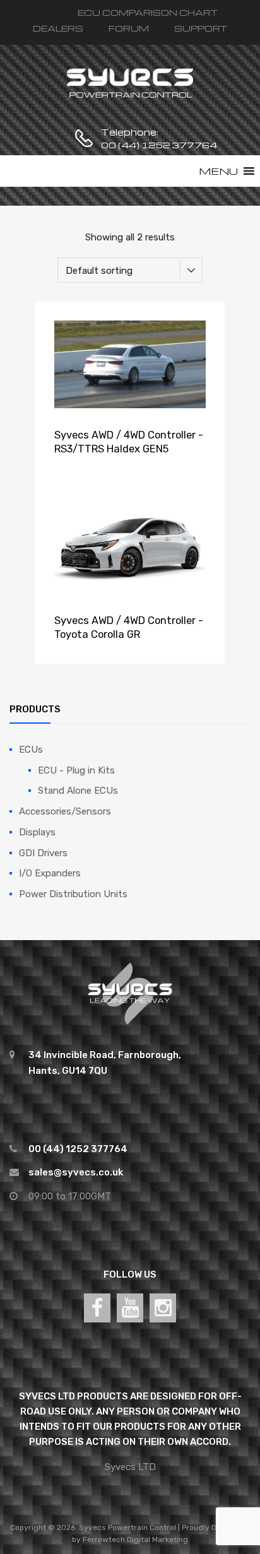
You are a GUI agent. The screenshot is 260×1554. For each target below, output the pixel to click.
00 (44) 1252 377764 (132, 144)
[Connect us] (97, 1308)
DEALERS (58, 28)
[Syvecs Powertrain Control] (130, 96)
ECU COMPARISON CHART (148, 12)
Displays (37, 832)
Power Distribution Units (73, 894)
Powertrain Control (142, 1527)
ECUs (31, 749)
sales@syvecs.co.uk (75, 1172)
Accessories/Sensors (65, 811)
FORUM (129, 28)
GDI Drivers (43, 853)
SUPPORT (200, 28)
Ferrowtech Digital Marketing (135, 1539)
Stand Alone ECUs (78, 790)
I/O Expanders (50, 873)
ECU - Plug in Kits (76, 770)
